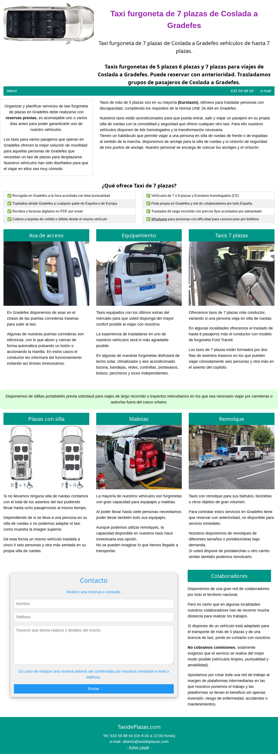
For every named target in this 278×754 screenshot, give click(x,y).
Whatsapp (159, 219)
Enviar (93, 689)
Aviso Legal (139, 747)
